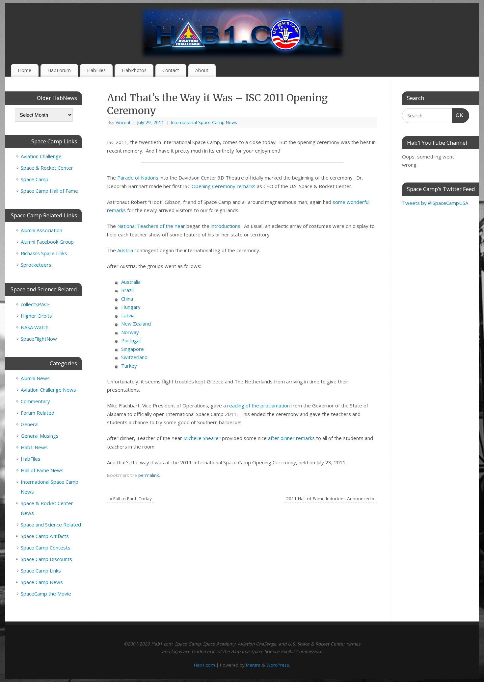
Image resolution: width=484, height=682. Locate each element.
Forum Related (37, 412)
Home (24, 70)
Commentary (35, 401)
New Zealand (136, 323)
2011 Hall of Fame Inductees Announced (330, 498)
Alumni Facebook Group (47, 241)
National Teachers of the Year (151, 226)
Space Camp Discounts (46, 559)
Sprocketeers (36, 264)
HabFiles (96, 70)
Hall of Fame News (42, 470)
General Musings (40, 435)
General (30, 424)
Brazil (127, 290)
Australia (131, 282)
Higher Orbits (36, 315)
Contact (170, 70)
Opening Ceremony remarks (223, 186)
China (127, 298)
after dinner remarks (291, 438)
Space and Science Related (51, 524)
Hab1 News (34, 447)
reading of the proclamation (258, 405)
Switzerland (134, 357)
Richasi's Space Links (44, 253)
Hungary (131, 307)
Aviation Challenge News (48, 389)
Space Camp (34, 179)
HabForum (59, 70)
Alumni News (35, 378)
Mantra (253, 665)
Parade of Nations (137, 177)
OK (458, 115)
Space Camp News (42, 582)
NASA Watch (34, 327)
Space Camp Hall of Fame (49, 190)
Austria (125, 250)
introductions (225, 226)
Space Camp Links (41, 570)
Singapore (132, 349)
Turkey (129, 365)
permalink (148, 475)
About (201, 70)
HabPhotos (134, 70)
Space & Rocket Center (47, 167)
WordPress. (278, 665)
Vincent (123, 122)
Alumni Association (41, 230)
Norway (130, 332)
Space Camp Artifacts (45, 536)
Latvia (128, 315)
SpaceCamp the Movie (46, 593)
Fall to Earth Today (131, 498)
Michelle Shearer (202, 438)
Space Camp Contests (45, 547)
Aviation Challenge (41, 156)
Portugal (131, 340)
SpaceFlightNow (39, 338)
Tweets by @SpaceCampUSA (435, 203)
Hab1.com (204, 665)
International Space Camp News (204, 122)
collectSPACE (35, 304)
